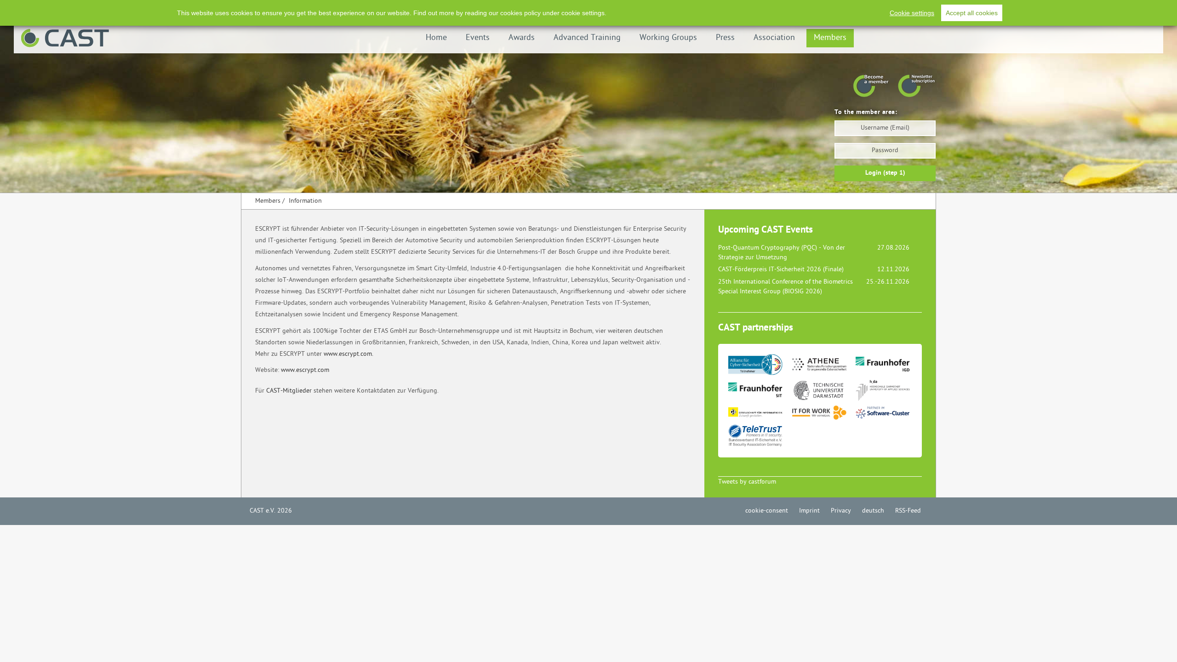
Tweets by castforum (747, 482)
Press (725, 38)
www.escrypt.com (305, 370)
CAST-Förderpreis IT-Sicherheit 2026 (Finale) (781, 269)
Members (830, 38)
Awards (522, 38)
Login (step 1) (885, 173)
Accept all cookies (972, 13)
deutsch (873, 511)
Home (436, 38)
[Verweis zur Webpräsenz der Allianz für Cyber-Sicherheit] (759, 367)
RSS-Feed (908, 511)
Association (774, 38)
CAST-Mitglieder (289, 391)
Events (478, 38)
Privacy (841, 511)
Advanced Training (587, 38)
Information (305, 201)
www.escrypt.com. (348, 354)
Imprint (809, 511)
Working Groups (668, 38)
